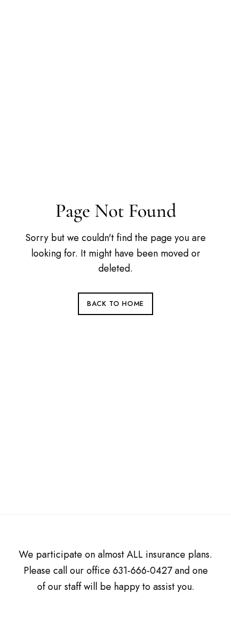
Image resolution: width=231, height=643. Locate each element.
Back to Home (115, 303)
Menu (202, 23)
